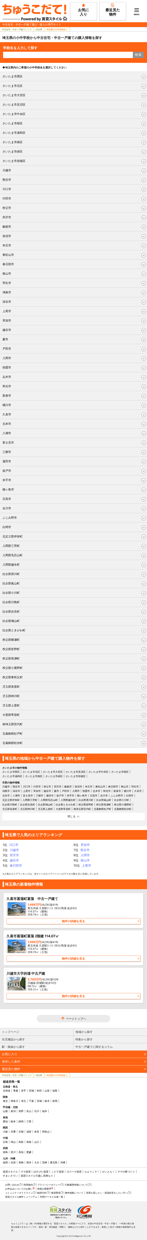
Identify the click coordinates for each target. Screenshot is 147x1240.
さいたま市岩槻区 (13, 161)
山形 (47, 1090)
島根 (28, 1141)
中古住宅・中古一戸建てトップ (16, 29)
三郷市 (6, 452)
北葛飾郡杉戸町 (12, 733)
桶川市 (6, 405)
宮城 (31, 1090)
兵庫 (13, 1131)
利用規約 (28, 1184)
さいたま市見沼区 (13, 104)
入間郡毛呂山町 (12, 555)
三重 (28, 1121)
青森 (15, 1090)
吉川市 (6, 508)
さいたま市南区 (12, 142)
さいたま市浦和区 (13, 132)
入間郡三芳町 (11, 546)
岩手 (23, 1090)
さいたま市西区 (12, 76)
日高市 (6, 499)
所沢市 (6, 217)
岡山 (13, 1141)
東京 (5, 1100)
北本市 (6, 424)
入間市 (6, 358)
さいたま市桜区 (12, 123)
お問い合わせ (12, 1184)
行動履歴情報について (76, 1184)
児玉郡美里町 (11, 686)
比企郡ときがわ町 (13, 630)
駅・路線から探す (13, 1047)
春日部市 (8, 264)
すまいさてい (10, 1175)
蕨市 (5, 339)
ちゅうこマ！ (91, 1171)
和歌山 (46, 1131)
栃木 (47, 1100)
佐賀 (13, 1162)
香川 (13, 1152)
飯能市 (6, 226)
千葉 (31, 1100)
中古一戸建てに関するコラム (94, 1047)
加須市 (6, 236)
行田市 (6, 198)
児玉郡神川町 (11, 696)
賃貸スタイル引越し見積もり (37, 1175)
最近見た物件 (11, 1069)
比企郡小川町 (11, 593)
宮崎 (44, 1162)
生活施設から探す (13, 1039)
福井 (44, 1111)
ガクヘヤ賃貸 (74, 1171)
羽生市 (6, 283)
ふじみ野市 (9, 517)
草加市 (6, 320)
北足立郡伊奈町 (12, 536)
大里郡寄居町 (11, 715)
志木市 (6, 377)
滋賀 (28, 1131)
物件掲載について (74, 1192)
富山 (28, 1111)
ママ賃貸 (26, 1171)
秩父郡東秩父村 (12, 677)
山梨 (5, 1111)
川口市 (6, 189)
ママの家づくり (126, 1171)
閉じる (72, 816)
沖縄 (62, 1162)
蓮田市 (6, 461)
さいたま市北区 (12, 86)
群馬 (54, 1100)
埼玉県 (39, 29)
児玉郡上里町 (11, 705)
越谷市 (6, 330)
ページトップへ (76, 1018)
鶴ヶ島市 (8, 489)
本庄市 (6, 245)
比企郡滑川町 (11, 574)
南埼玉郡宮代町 (12, 724)
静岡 (21, 1121)
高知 (21, 1152)
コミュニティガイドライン (19, 1192)
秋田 (39, 1090)
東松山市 (8, 255)
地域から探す (84, 1032)
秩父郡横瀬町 (11, 639)
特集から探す (84, 1039)
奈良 (36, 1131)
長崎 (21, 1162)
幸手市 (6, 480)
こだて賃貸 (57, 1171)
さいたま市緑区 (12, 151)
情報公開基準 (44, 1188)
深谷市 (6, 301)
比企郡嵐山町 (11, 583)
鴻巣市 (6, 292)
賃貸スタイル (10, 1171)
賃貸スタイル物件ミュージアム (21, 1196)
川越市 (6, 170)
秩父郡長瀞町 (11, 658)
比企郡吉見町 (11, 611)
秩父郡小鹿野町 (12, 668)
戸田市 (6, 348)
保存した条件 (11, 1061)
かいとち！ (108, 1171)
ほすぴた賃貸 (40, 1171)
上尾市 (6, 311)
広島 (5, 1141)
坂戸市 (6, 470)
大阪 (5, 1131)
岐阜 (13, 1121)
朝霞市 (6, 367)
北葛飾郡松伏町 (12, 743)
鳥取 (21, 1141)
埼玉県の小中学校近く (57, 29)
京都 (21, 1131)
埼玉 (23, 1100)
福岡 (5, 1162)
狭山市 (6, 273)
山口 (36, 1141)
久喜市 (6, 414)
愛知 (5, 1121)
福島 (54, 1090)
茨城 (39, 1100)
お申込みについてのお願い (19, 1188)
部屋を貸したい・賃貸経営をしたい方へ (106, 1192)
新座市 (6, 395)
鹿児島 (53, 1162)
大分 (36, 1162)
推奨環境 (55, 1192)
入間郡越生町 (11, 564)
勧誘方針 (42, 1192)
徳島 (5, 1152)
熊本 (28, 1162)
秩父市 (6, 208)
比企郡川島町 (11, 602)
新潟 (13, 1111)
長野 (21, 1111)
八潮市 (6, 433)
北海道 (6, 1090)
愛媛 (28, 1152)
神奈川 (14, 1100)
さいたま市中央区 (13, 114)
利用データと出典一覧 (51, 1196)
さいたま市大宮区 (13, 95)
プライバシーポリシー (48, 1184)
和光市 (6, 386)
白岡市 (6, 527)
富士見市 (8, 442)
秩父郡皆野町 (11, 649)
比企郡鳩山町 (11, 621)
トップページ (10, 1032)
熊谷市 (6, 179)
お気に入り (9, 1054)
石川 (36, 1111)
